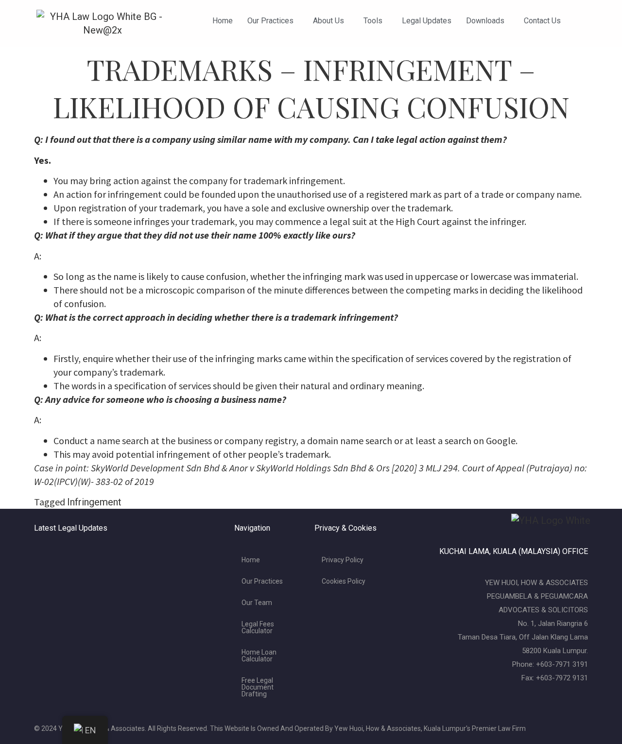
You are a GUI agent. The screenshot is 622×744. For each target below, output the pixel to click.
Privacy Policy (342, 560)
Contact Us (542, 20)
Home (222, 20)
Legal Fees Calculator (258, 627)
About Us (328, 20)
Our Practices (270, 20)
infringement (94, 502)
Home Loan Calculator (259, 655)
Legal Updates (426, 20)
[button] (273, 21)
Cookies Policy (343, 581)
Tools (372, 20)
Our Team (257, 602)
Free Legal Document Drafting (258, 687)
